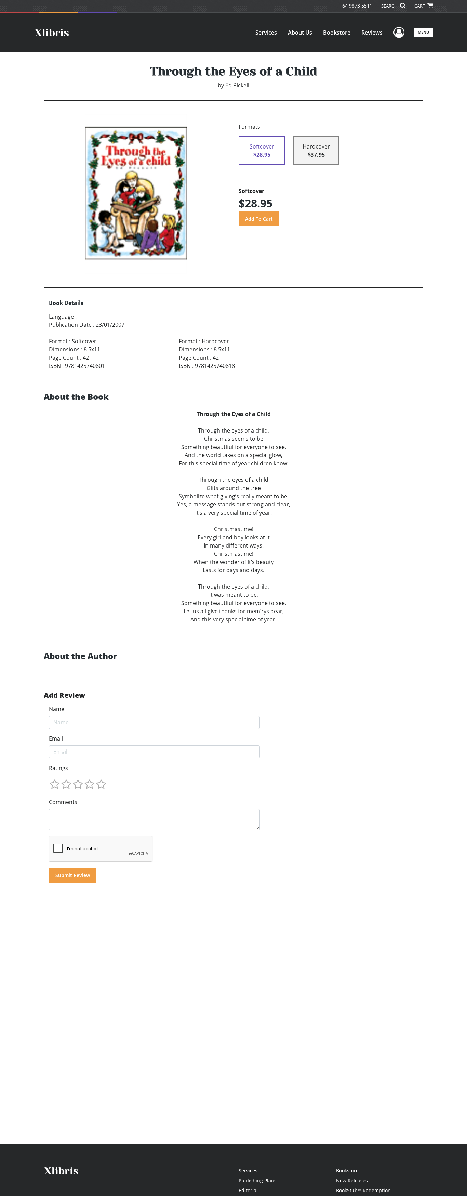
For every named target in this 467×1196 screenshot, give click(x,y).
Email (56, 738)
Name (56, 709)
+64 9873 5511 (355, 5)
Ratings (58, 768)
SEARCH (390, 6)
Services (266, 32)
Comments (63, 802)
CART (420, 6)
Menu (423, 32)
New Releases (352, 1180)
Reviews (372, 32)
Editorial (248, 1190)
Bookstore (336, 32)
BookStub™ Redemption (363, 1190)
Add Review (64, 695)
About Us (300, 32)
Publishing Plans (258, 1180)
